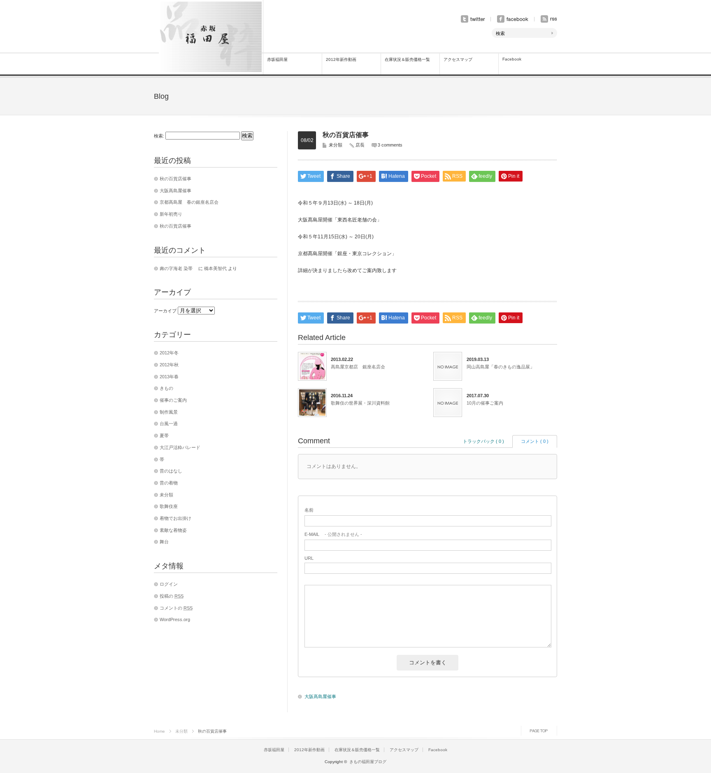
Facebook (511, 59)
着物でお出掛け (175, 518)
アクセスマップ (458, 59)
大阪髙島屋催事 (320, 696)
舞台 (164, 541)
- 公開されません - (333, 534)
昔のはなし (171, 470)
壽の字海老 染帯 (178, 268)
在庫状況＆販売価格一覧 (407, 59)
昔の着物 (169, 482)
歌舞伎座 (169, 506)
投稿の (172, 596)
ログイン (169, 584)
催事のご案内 (173, 400)
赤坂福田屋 (277, 59)
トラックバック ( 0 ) (483, 441)
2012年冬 (169, 352)
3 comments (390, 144)
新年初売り (171, 214)
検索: (159, 135)
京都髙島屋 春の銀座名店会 (189, 202)
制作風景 (169, 412)
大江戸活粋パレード (180, 447)
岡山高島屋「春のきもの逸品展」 (500, 366)
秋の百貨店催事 (175, 178)
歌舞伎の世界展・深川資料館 (360, 402)
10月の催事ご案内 (485, 402)
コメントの (176, 607)
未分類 (335, 144)
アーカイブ (165, 310)
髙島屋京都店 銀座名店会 (358, 366)
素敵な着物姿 (173, 530)
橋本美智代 (215, 268)
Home (159, 731)
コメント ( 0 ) (534, 441)
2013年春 (169, 376)
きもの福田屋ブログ (367, 761)
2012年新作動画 (341, 59)
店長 (360, 144)
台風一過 (169, 423)
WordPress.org (175, 619)
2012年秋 (169, 364)
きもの (166, 388)
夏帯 (164, 435)
